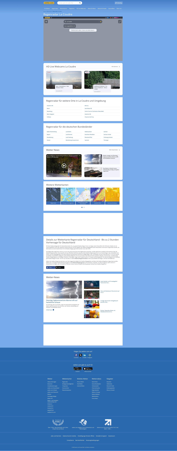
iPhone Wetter (80, 381)
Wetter (49, 379)
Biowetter (109, 381)
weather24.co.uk (51, 412)
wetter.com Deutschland (53, 388)
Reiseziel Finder (110, 386)
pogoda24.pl (50, 410)
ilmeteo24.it (50, 408)
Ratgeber (110, 379)
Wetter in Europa (96, 392)
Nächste (118, 195)
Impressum (111, 436)
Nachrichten (95, 381)
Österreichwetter (96, 388)
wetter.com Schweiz (52, 390)
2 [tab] (84, 207)
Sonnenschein (65, 388)
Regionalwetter (95, 390)
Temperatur (65, 386)
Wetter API (50, 398)
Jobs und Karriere (56, 436)
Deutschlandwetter (96, 384)
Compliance (70, 440)
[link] (47, 8)
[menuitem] (47, 8)
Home (44, 11)
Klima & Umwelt (110, 390)
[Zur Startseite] (48, 3)
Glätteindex (109, 384)
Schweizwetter (95, 386)
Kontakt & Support (101, 436)
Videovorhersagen (51, 381)
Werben (49, 394)
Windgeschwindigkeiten (68, 384)
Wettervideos (96, 379)
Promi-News (95, 398)
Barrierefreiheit (79, 440)
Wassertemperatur (66, 390)
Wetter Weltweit (95, 394)
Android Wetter (80, 386)
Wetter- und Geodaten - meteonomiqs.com (53, 401)
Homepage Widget (51, 396)
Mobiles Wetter (82, 379)
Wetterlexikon (95, 396)
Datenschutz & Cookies (69, 436)
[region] (83, 39)
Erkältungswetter (111, 388)
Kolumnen (49, 384)
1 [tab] (82, 207)
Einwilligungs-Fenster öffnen (86, 436)
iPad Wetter (80, 384)
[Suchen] (80, 2)
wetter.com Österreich (52, 392)
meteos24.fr (50, 406)
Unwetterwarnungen (52, 386)
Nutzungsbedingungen (92, 440)
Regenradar (65, 381)
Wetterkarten (49, 11)
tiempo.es (49, 404)
